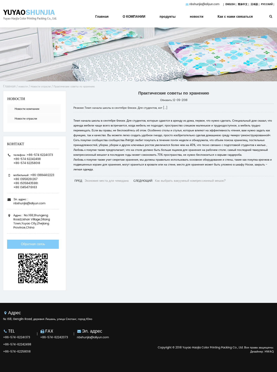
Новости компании (27, 109)
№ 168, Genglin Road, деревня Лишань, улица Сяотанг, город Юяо (47, 319)
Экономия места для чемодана (107, 180)
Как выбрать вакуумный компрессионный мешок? (190, 180)
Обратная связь (33, 244)
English (230, 4)
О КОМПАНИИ (134, 17)
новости (196, 17)
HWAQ (269, 351)
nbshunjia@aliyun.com (204, 4)
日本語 (254, 4)
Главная (101, 17)
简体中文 (243, 4)
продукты (168, 17)
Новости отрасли (41, 87)
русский (267, 4)
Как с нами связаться (235, 17)
